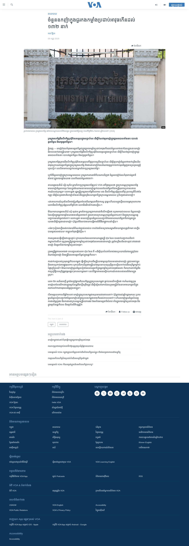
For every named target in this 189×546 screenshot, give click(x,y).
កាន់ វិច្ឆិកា (51, 33)
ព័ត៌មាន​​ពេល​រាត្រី (58, 397)
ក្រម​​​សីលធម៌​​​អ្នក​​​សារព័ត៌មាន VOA (108, 491)
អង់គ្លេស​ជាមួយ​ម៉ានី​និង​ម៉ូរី (18, 462)
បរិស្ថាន (98, 427)
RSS (141, 476)
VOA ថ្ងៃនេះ (13, 402)
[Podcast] (136, 393)
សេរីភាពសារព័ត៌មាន (146, 432)
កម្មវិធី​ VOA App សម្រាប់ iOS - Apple (23, 524)
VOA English (57, 505)
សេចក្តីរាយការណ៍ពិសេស (105, 447)
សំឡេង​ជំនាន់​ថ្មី (57, 407)
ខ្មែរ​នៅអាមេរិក (14, 442)
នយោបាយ (52, 14)
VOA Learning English (105, 462)
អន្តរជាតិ (12, 432)
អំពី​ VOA (12, 491)
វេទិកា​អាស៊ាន (56, 413)
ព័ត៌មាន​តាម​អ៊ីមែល (102, 476)
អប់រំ (53, 447)
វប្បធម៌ (98, 437)
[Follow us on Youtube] (110, 393)
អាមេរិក (12, 437)
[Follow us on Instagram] (116, 393)
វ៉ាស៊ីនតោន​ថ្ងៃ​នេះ (15, 397)
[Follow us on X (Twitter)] (103, 393)
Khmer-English (145, 442)
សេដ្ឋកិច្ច (55, 432)
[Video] (165, 5)
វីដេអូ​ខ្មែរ (12, 392)
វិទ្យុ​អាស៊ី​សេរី (100, 510)
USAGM (12, 505)
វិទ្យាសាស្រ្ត (99, 432)
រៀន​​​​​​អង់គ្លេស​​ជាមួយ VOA (61, 462)
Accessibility (101, 505)
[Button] (136, 45)
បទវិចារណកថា (144, 447)
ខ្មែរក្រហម (99, 442)
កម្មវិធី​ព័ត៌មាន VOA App (18, 476)
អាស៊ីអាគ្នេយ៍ (13, 447)
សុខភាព (55, 442)
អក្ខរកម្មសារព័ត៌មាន (146, 427)
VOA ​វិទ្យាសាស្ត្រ (15, 407)
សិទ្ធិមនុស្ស (56, 437)
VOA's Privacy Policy (61, 510)
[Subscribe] (143, 393)
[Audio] (156, 5)
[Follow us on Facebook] (97, 393)
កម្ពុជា (11, 427)
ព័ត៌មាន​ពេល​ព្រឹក (58, 392)
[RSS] (130, 393)
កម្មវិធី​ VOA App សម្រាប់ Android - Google (69, 524)
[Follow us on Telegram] (123, 393)
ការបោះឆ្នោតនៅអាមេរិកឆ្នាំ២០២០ (151, 437)
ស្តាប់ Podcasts (58, 476)
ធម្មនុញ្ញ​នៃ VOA (58, 491)
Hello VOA (56, 402)
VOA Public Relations (18, 510)
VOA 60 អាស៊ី (14, 413)
